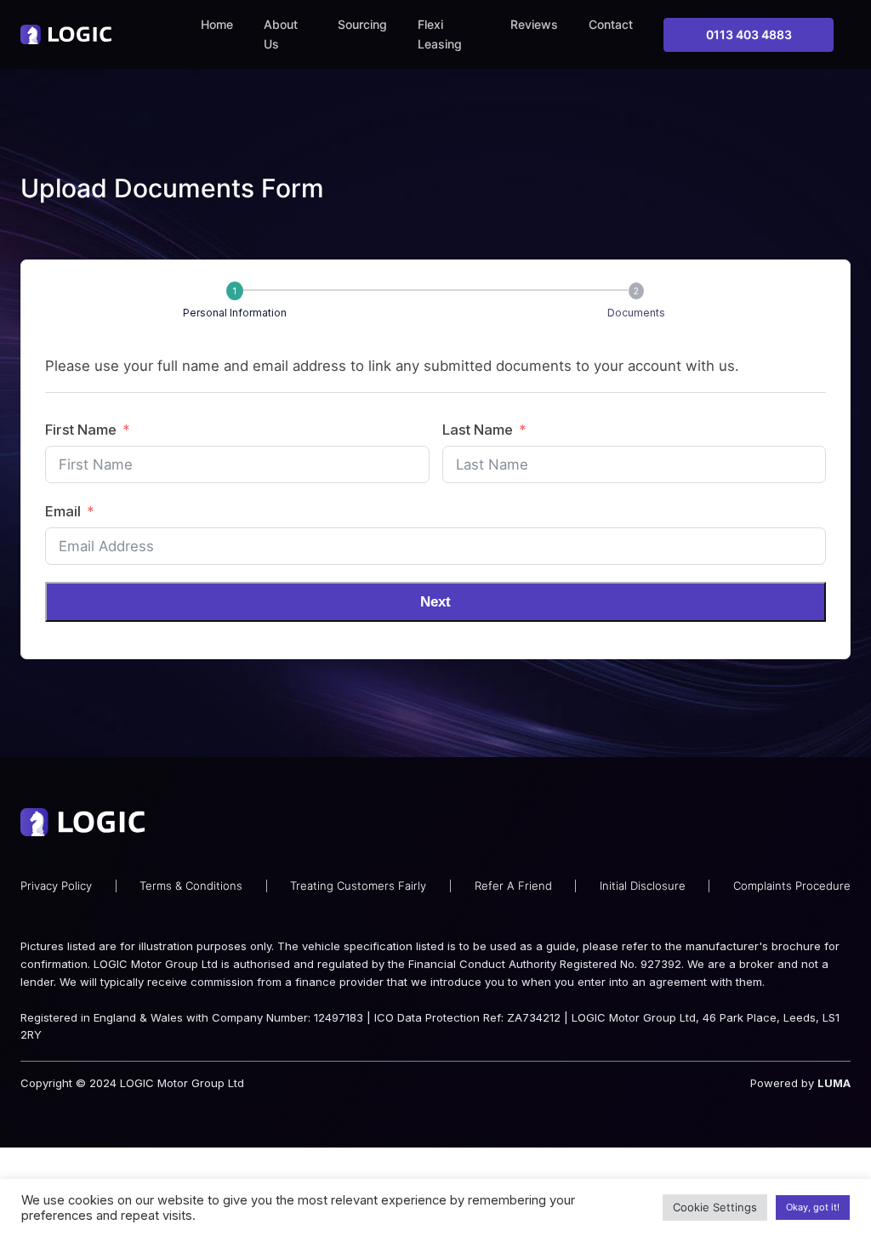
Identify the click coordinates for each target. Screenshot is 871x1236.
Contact (611, 24)
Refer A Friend (513, 885)
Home (217, 24)
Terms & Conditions (190, 885)
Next (435, 602)
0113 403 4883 (749, 34)
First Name (81, 429)
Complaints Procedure (792, 885)
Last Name (477, 429)
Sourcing (362, 24)
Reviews (534, 24)
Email (63, 511)
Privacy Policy (56, 885)
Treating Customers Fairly (358, 885)
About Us (281, 34)
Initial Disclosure (643, 885)
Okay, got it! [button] (813, 1207)
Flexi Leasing (440, 34)
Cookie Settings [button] (715, 1207)
